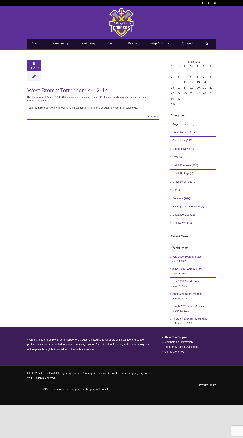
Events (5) (178, 157)
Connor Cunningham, (85, 373)
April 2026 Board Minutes (187, 293)
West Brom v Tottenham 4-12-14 (67, 91)
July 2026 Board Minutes (187, 256)
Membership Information (178, 342)
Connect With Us (174, 351)
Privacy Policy (207, 384)
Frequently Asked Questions (181, 346)
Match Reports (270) (184, 181)
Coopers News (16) (183, 148)
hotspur (108, 97)
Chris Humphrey (129, 373)
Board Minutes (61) (183, 132)
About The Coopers (175, 337)
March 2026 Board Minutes (188, 306)
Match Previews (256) (185, 165)
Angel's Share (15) (183, 124)
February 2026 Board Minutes (189, 318)
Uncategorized (82, 97)
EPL (101, 97)
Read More (153, 116)
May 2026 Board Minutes (187, 281)
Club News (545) (182, 140)
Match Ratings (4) (182, 173)
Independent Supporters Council (89, 389)
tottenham (135, 97)
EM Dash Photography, (58, 373)
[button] (207, 44)
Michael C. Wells (108, 373)
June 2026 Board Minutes (187, 269)
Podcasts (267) (181, 198)
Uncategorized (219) (184, 214)
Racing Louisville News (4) (188, 206)
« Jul (173, 103)
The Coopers (37, 97)
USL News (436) (182, 223)
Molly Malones (120, 97)
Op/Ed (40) (178, 190)
